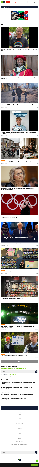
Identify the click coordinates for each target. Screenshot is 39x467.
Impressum (19, 438)
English (8, 461)
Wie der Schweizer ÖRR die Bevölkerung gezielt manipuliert (14, 271)
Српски (28, 461)
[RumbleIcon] (20, 456)
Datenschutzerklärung (19, 439)
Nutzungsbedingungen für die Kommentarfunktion (19, 444)
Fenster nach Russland (19, 423)
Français (24, 461)
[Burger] (36, 2)
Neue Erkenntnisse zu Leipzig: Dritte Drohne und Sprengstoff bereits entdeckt (17, 394)
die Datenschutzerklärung (12, 374)
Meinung (19, 415)
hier (18, 465)
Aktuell (19, 412)
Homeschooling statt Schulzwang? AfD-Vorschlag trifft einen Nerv (16, 161)
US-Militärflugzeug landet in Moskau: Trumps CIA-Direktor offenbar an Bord (16, 387)
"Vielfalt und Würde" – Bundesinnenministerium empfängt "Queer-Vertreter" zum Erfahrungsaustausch (18, 133)
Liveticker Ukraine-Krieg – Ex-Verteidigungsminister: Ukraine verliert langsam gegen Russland (18, 383)
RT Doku (19, 433)
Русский (12, 461)
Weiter (19, 361)
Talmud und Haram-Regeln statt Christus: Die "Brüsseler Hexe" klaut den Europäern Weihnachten (17, 327)
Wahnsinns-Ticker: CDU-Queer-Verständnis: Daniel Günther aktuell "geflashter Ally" (19, 50)
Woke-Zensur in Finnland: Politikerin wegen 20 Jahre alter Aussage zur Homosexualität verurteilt (17, 189)
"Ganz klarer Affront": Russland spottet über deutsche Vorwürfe (14, 398)
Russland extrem (19, 431)
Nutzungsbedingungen (19, 441)
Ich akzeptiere (9, 374)
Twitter (19, 408)
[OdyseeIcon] (22, 456)
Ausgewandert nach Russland (19, 430)
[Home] (3, 2)
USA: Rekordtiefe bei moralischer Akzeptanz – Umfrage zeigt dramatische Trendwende (18, 105)
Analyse (19, 414)
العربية (16, 461)
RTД (19, 420)
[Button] (36, 371)
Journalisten (19, 447)
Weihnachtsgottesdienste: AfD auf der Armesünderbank (14, 355)
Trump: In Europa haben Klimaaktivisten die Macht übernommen (16, 243)
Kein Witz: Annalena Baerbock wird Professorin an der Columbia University (16, 390)
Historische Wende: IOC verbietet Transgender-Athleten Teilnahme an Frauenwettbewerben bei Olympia (17, 217)
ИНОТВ (19, 418)
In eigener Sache (19, 446)
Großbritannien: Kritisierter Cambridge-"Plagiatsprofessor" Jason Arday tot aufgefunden (18, 77)
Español (19, 461)
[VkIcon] (18, 456)
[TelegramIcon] (17, 456)
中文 (31, 461)
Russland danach (19, 428)
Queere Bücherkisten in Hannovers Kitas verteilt (12, 298)
